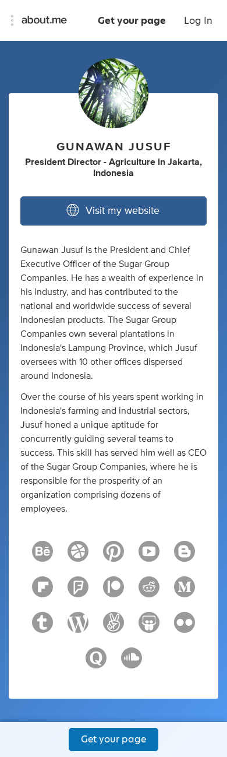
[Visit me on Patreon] (113, 592)
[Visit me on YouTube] (149, 556)
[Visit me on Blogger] (184, 556)
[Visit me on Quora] (96, 663)
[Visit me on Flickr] (184, 627)
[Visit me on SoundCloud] (131, 663)
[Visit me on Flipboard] (42, 592)
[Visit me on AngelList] (113, 627)
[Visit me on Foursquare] (78, 592)
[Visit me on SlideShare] (149, 627)
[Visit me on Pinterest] (113, 556)
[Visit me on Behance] (42, 556)
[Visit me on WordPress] (78, 627)
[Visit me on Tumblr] (42, 627)
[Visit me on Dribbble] (78, 556)
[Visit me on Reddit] (149, 592)
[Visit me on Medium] (184, 592)
